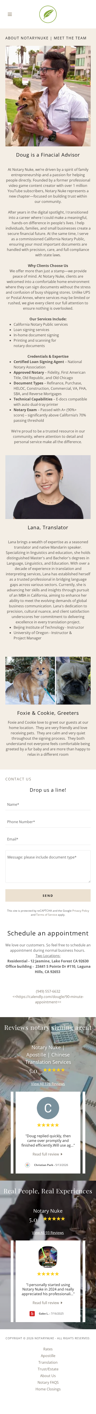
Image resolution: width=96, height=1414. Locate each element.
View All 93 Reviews (48, 1232)
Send (48, 895)
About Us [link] (48, 1375)
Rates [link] (48, 1349)
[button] (11, 14)
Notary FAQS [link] (48, 1382)
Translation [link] (48, 1362)
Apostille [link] (48, 1355)
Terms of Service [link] (46, 915)
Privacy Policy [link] (80, 911)
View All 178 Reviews (48, 1083)
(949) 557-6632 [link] (48, 991)
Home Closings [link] (48, 1389)
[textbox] (48, 804)
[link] (48, 14)
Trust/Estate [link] (48, 1369)
